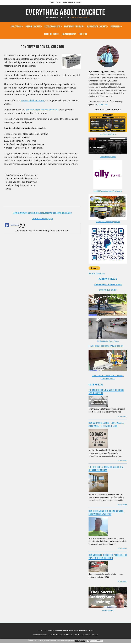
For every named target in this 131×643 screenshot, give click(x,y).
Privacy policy (80, 641)
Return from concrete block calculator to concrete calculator (42, 212)
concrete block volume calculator (42, 109)
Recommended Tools (72, 2)
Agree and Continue (95, 641)
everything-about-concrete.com (64, 635)
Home (52, 2)
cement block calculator (32, 100)
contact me (102, 104)
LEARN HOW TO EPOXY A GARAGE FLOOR (106, 346)
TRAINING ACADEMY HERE (108, 284)
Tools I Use (83, 34)
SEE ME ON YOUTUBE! (108, 290)
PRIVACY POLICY (63, 631)
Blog (59, 2)
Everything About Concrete (65, 12)
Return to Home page (42, 218)
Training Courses (69, 34)
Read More (122, 416)
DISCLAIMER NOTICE (85, 631)
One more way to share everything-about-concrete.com (42, 230)
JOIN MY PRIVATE (108, 279)
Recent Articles (96, 384)
